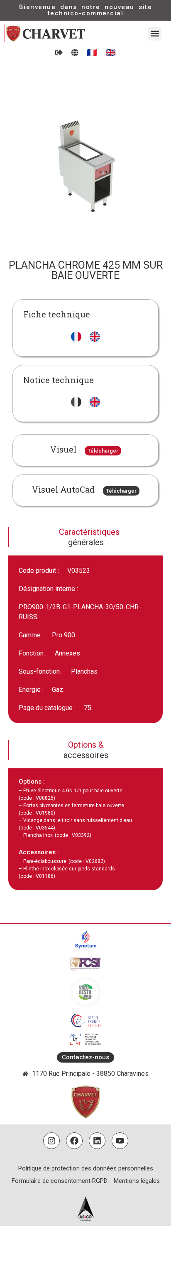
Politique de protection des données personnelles (85, 1168)
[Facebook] (74, 1140)
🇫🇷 (92, 52)
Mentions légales (137, 1181)
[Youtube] (120, 1140)
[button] (154, 34)
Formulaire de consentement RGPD (59, 1181)
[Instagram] (51, 1140)
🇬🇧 (110, 52)
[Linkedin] (97, 1140)
